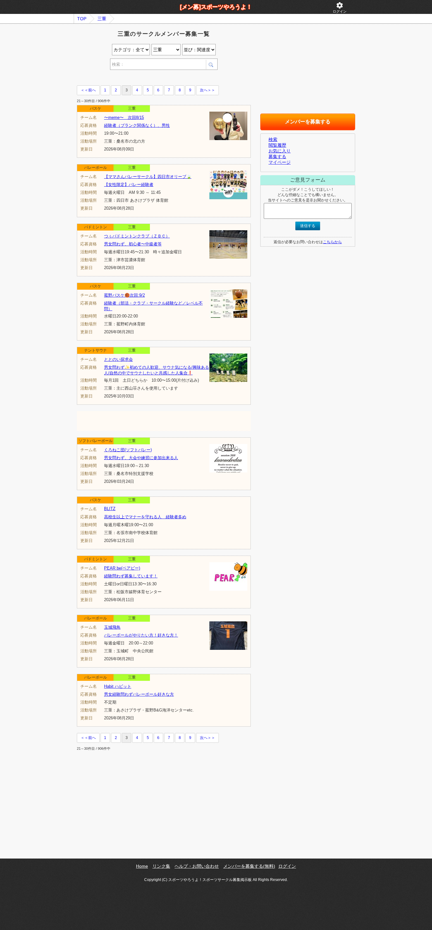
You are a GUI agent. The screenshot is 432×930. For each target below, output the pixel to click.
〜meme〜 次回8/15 (124, 117)
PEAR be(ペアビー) (122, 568)
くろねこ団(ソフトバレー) (128, 449)
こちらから (332, 242)
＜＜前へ (88, 90)
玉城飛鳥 (112, 627)
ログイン (340, 7)
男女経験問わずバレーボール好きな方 (139, 694)
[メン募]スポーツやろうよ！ (216, 7)
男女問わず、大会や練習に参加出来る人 (141, 457)
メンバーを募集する (307, 121)
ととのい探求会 (118, 359)
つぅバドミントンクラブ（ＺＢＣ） (137, 236)
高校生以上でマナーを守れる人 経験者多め (145, 516)
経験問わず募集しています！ (130, 576)
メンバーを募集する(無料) (249, 866)
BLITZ (109, 508)
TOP (81, 18)
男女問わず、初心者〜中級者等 (133, 244)
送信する (307, 226)
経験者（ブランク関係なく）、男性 (137, 125)
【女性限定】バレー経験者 (128, 184)
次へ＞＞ (207, 90)
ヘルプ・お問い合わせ (197, 866)
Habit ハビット (117, 686)
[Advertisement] (151, 78)
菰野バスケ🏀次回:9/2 (124, 295)
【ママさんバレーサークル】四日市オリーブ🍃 (147, 176)
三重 (101, 18)
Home (142, 866)
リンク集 (161, 866)
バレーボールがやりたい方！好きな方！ (141, 635)
